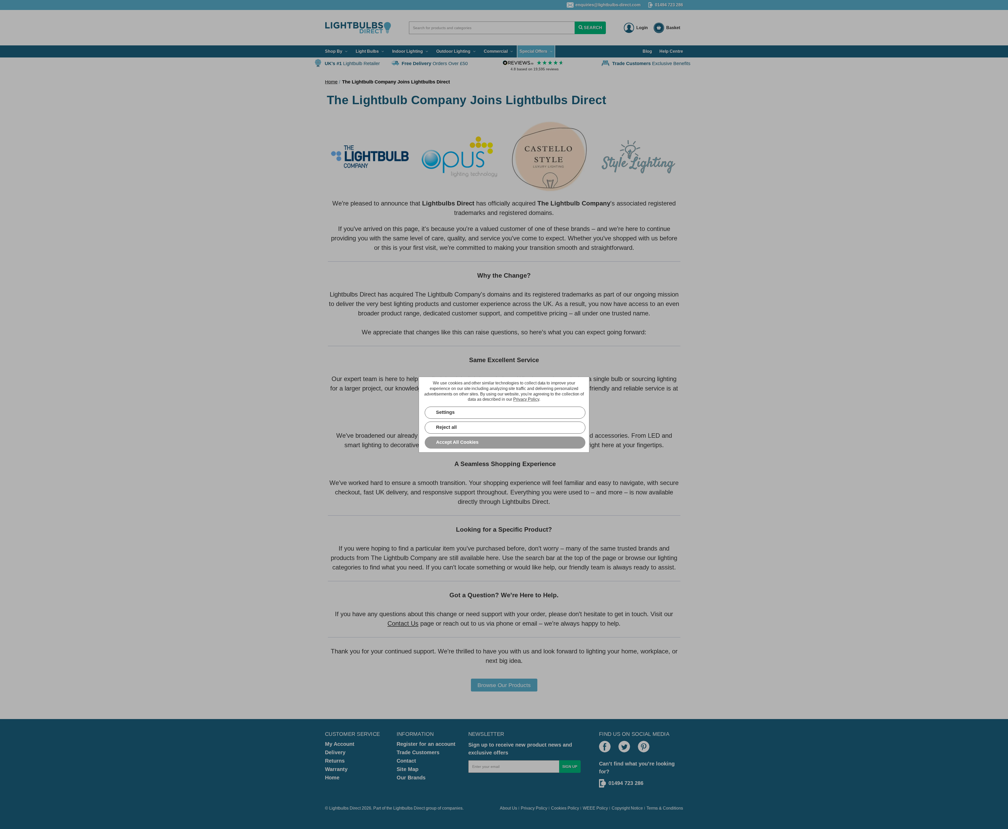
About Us (508, 808)
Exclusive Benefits (651, 63)
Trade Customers (418, 752)
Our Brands (411, 777)
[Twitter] (624, 746)
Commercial (496, 51)
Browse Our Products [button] (504, 685)
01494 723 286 (669, 5)
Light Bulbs (367, 51)
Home (332, 777)
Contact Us (402, 623)
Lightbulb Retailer (352, 63)
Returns (335, 761)
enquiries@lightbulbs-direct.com (607, 5)
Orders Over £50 (435, 63)
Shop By (333, 51)
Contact (406, 761)
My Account (339, 744)
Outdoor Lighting (453, 51)
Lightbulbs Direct (409, 808)
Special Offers (533, 51)
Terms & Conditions (665, 808)
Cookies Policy (565, 808)
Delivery (335, 752)
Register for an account (426, 744)
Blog (647, 51)
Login (642, 27)
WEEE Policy (595, 808)
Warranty (336, 769)
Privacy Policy (534, 808)
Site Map (407, 769)
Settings (445, 412)
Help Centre (671, 51)
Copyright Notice (627, 808)
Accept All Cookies (457, 442)
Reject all (446, 427)
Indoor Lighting (407, 51)
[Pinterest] (643, 746)
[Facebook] (605, 746)
